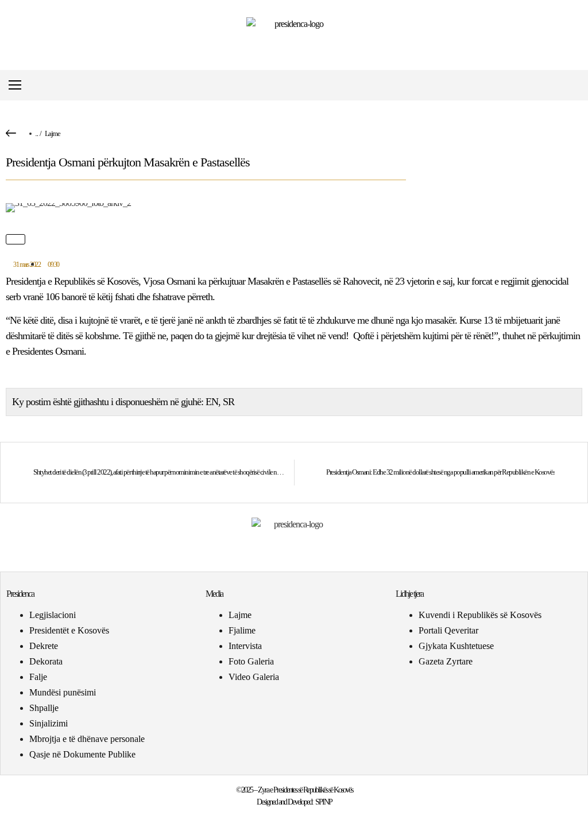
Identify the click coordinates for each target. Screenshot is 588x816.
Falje (38, 677)
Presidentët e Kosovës (69, 630)
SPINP (323, 802)
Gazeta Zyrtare (446, 661)
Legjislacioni (52, 615)
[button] (572, 85)
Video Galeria (254, 677)
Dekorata (46, 661)
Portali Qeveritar (448, 630)
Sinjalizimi (48, 723)
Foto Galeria (251, 661)
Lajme (52, 133)
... (36, 133)
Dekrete (43, 646)
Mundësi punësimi (62, 692)
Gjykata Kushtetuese (456, 646)
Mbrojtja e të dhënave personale (87, 739)
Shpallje (44, 708)
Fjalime (242, 630)
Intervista (245, 646)
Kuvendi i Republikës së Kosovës (480, 615)
